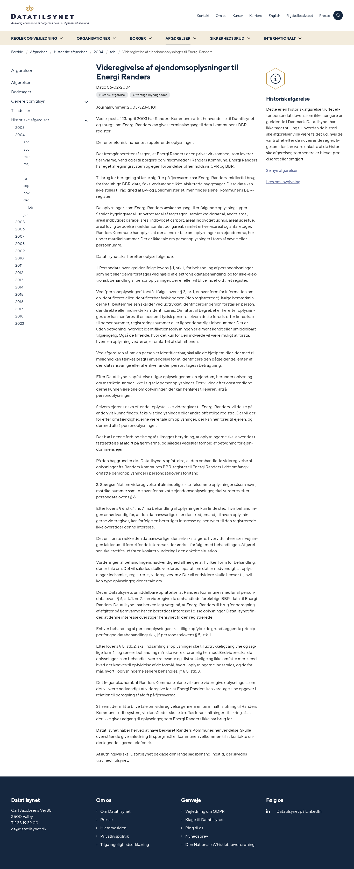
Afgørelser (178, 38)
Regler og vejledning (34, 38)
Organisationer (93, 38)
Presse (106, 820)
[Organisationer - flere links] (113, 38)
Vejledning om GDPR (205, 811)
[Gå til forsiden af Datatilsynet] (102, 15)
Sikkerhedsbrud (227, 38)
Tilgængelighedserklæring (124, 844)
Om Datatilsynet (115, 811)
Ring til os (194, 828)
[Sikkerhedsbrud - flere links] (248, 38)
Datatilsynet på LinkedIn (299, 811)
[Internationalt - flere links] (299, 38)
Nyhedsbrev (196, 836)
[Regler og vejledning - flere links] (60, 38)
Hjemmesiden (113, 828)
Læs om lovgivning (283, 182)
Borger (138, 38)
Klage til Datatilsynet (204, 820)
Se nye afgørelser (282, 170)
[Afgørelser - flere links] (194, 38)
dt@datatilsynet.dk (28, 829)
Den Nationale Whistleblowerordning (219, 844)
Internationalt (280, 38)
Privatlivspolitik (114, 836)
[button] (85, 102)
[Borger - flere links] (149, 38)
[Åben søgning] (338, 15)
